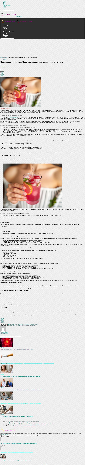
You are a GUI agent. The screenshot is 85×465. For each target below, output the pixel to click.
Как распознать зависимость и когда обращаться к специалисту (16, 416)
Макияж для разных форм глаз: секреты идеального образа (25, 425)
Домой (1, 57)
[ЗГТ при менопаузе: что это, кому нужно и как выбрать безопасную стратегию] (6, 373)
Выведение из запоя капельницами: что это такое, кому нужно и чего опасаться (20, 403)
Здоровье (4, 1)
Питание (4, 7)
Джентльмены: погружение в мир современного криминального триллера (24, 421)
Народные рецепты (6, 5)
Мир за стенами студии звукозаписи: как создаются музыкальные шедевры (23, 324)
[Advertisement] (42, 48)
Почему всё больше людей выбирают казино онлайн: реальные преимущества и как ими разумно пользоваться (31, 423)
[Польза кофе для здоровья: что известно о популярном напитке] (3, 449)
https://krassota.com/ (4, 333)
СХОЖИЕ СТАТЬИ (5, 336)
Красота (4, 3)
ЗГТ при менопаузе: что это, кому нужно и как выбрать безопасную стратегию (20, 376)
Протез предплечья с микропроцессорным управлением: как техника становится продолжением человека (27, 363)
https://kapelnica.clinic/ (13, 117)
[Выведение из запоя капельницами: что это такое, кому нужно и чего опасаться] (6, 399)
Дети (4, 2)
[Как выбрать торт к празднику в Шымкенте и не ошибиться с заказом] (3, 458)
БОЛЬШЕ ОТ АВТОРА (15, 336)
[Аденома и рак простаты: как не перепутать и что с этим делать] (6, 346)
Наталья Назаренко (4, 65)
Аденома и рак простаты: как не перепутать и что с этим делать (16, 349)
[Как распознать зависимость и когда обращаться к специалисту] (6, 413)
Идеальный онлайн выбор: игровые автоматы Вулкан (19, 422)
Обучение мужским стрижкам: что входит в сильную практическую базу (18, 443)
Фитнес (4, 6)
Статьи (4, 8)
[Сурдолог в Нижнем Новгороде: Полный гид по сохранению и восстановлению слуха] (6, 386)
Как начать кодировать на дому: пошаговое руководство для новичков (22, 325)
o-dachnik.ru (44, 463)
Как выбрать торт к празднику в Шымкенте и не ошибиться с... (16, 460)
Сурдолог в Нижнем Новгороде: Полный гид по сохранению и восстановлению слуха (22, 389)
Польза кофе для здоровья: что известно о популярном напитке (16, 452)
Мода (4, 4)
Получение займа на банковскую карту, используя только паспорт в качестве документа (31, 424)
